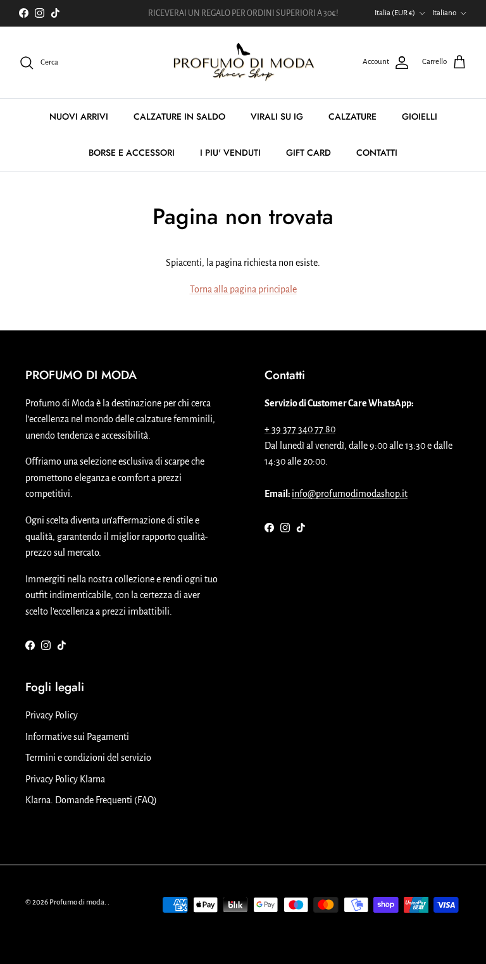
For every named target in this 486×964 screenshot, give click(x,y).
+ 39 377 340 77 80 (300, 429)
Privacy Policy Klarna (65, 779)
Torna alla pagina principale (243, 289)
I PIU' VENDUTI (230, 152)
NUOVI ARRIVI (78, 116)
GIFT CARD (308, 152)
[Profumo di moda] (243, 62)
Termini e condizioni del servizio (88, 758)
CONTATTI (376, 152)
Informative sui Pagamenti (77, 737)
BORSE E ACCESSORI (132, 152)
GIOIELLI (419, 116)
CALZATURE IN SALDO (179, 116)
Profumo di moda (76, 902)
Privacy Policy (51, 715)
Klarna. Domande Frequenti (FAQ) (91, 800)
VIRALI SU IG (277, 116)
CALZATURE (352, 116)
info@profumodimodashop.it (350, 494)
